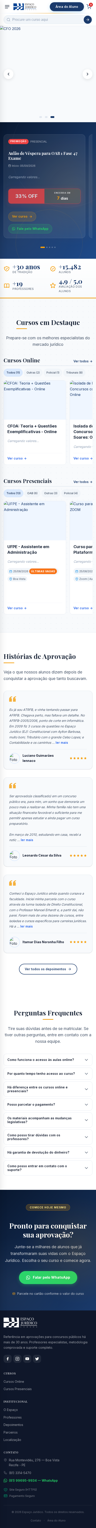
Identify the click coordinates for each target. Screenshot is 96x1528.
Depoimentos (13, 1425)
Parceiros (11, 1432)
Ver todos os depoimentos (45, 969)
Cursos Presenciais (18, 1389)
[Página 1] (42, 247)
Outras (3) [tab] (50, 493)
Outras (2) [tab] (33, 372)
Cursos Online (14, 1381)
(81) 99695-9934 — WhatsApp (33, 1480)
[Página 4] (52, 247)
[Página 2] (47, 247)
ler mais (62, 742)
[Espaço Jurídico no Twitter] (37, 1359)
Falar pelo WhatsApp (51, 1277)
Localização (12, 1440)
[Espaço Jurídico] (24, 6)
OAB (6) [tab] (32, 493)
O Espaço (11, 1410)
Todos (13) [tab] (13, 493)
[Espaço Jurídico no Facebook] (8, 1359)
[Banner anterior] (8, 74)
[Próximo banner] (87, 74)
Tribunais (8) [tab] (74, 372)
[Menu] (7, 6)
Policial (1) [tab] (52, 372)
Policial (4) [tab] (71, 493)
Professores (13, 1417)
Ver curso (19, 216)
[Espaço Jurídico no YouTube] (27, 1359)
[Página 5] (55, 247)
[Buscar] (88, 20)
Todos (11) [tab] (13, 372)
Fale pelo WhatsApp (32, 229)
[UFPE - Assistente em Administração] (35, 520)
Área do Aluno (67, 7)
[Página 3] (49, 247)
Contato (36, 1520)
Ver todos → (82, 361)
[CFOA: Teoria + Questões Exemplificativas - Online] (35, 400)
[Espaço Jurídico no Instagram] (17, 1359)
